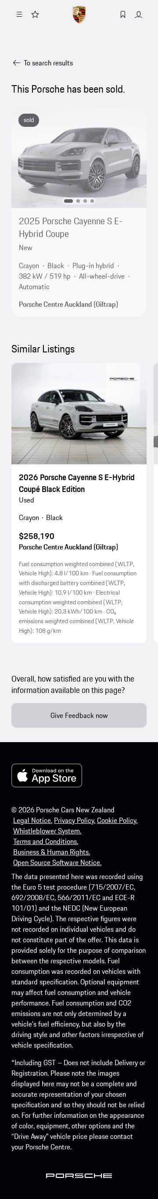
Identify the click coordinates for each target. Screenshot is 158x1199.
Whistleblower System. (47, 831)
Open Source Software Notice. (57, 862)
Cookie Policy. (117, 820)
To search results (48, 62)
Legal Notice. (32, 820)
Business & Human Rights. (51, 852)
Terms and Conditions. (45, 841)
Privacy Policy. (74, 820)
